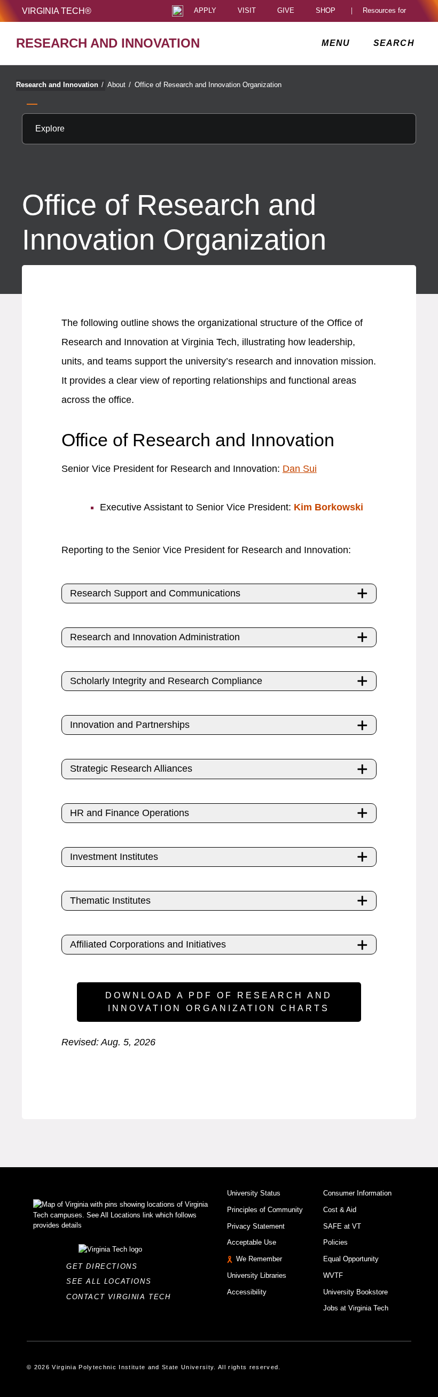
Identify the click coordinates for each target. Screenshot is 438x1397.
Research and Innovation (60, 85)
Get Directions (105, 1266)
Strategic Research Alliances (131, 768)
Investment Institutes (114, 856)
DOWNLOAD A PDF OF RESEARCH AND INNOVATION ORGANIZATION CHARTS (218, 1002)
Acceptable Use (251, 1242)
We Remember (259, 1259)
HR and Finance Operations (129, 813)
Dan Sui (300, 468)
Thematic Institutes (110, 900)
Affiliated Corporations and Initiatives (148, 944)
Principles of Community (265, 1210)
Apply (205, 10)
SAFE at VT (342, 1226)
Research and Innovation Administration (155, 637)
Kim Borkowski (328, 507)
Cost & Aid (339, 1210)
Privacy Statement (256, 1226)
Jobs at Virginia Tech (355, 1308)
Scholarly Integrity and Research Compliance (166, 681)
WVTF (333, 1275)
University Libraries (256, 1275)
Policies (335, 1242)
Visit (247, 10)
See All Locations (111, 1281)
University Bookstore (355, 1292)
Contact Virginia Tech (121, 1297)
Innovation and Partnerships (130, 724)
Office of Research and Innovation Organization (208, 85)
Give (285, 10)
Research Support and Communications (155, 593)
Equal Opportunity (351, 1259)
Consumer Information (357, 1193)
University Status (253, 1193)
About (119, 85)
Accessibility (247, 1292)
